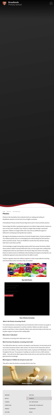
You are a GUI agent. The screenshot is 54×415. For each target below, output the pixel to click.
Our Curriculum (16, 211)
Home (4, 211)
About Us (9, 211)
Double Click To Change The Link (27, 375)
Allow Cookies (9, 295)
